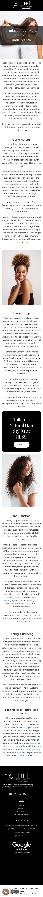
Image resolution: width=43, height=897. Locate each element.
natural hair (21, 638)
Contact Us (21, 808)
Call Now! (21, 444)
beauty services (28, 749)
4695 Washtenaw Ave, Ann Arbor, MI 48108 (23, 825)
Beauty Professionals (21, 814)
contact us (23, 755)
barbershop (21, 727)
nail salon (17, 752)
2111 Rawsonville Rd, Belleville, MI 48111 (23, 829)
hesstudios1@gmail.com (23, 832)
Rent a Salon (21, 811)
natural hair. (32, 554)
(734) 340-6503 (22, 836)
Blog (25, 893)
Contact (32, 893)
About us (21, 805)
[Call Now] (5, 892)
